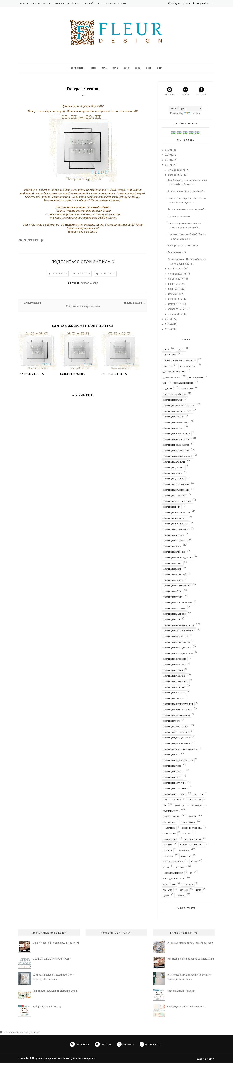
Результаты (184, 850)
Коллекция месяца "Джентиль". (186, 191)
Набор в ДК (197, 805)
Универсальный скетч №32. (183, 245)
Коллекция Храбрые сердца (176, 732)
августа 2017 (175, 278)
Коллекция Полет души (174, 665)
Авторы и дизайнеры (66, 3)
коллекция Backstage (173, 772)
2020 (168, 149)
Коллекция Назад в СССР (174, 614)
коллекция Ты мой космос (176, 727)
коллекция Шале (171, 755)
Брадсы (180, 349)
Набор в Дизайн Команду (47, 1006)
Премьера (167, 845)
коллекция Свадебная (174, 693)
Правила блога (41, 3)
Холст (198, 890)
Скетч (194, 862)
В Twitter (84, 274)
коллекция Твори (171, 721)
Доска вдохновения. (179, 216)
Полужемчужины (193, 839)
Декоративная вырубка (174, 372)
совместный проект (173, 873)
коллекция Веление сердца (176, 422)
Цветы (166, 895)
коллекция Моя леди (173, 400)
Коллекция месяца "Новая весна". (186, 1006)
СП (191, 873)
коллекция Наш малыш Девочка (178, 625)
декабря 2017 (176, 170)
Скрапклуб (181, 867)
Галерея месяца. (31, 373)
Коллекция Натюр (171, 619)
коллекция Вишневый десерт (177, 439)
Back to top (204, 1059)
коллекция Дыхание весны (176, 484)
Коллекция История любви (176, 529)
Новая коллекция (171, 817)
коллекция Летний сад (174, 552)
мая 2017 (173, 294)
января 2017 (175, 314)
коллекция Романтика (174, 687)
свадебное (186, 856)
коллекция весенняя (173, 428)
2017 (137, 68)
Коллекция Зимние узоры (175, 518)
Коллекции (77, 68)
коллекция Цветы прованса (176, 743)
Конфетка (198, 794)
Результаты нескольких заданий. (186, 209)
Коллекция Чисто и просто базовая (180, 749)
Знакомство (187, 389)
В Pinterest (108, 274)
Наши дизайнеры (171, 811)
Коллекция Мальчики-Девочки (178, 558)
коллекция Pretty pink (174, 783)
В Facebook (60, 274)
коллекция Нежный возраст (176, 642)
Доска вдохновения (183, 383)
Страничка (188, 884)
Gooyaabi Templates (84, 1058)
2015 (115, 68)
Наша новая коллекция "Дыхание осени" (55, 990)
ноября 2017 (175, 175)
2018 (148, 68)
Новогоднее (169, 822)
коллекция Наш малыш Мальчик (179, 631)
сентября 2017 (176, 273)
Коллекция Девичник (173, 467)
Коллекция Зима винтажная (176, 512)
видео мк (167, 366)
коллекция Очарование (174, 659)
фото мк (184, 890)
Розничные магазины (112, 3)
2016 (126, 68)
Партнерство (169, 834)
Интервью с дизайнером (174, 394)
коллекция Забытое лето (175, 496)
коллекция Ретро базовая (175, 681)
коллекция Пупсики (173, 670)
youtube (185, 95)
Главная (23, 3)
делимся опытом (171, 377)
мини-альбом (194, 800)
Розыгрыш (168, 856)
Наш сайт (89, 3)
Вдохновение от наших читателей (179, 360)
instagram (169, 95)
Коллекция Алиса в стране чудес (179, 405)
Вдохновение (169, 355)
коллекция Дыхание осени (176, 490)
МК (164, 805)
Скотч (166, 867)
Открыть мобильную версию (83, 306)
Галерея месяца (89, 283)
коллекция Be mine (172, 777)
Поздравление (170, 839)
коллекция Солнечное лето (176, 715)
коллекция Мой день (173, 580)
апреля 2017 (175, 298)
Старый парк (169, 884)
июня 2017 (174, 288)
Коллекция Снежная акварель (177, 710)
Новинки (192, 817)
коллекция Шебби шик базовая (178, 760)
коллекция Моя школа (174, 608)
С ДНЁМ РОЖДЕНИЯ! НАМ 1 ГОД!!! (52, 958)
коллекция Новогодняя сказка (178, 653)
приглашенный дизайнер (192, 845)
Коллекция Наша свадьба (175, 636)
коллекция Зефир (171, 507)
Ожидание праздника (192, 828)
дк (164, 383)
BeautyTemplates (47, 1058)
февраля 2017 (176, 309)
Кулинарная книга (172, 800)
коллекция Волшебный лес (176, 445)
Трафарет (167, 890)
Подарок (187, 834)
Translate (195, 113)
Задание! (167, 389)
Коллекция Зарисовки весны (177, 501)
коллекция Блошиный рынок (177, 411)
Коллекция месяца (172, 563)
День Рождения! (195, 377)
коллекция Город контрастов (177, 456)
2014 (104, 68)
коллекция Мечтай (172, 569)
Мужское (179, 805)
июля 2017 (174, 283)
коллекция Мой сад (172, 591)
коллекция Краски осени (175, 541)
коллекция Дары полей (174, 462)
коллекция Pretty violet (174, 794)
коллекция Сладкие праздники (178, 704)
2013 (93, 68)
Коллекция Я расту (172, 766)
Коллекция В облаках (173, 417)
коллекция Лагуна (172, 546)
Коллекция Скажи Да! (173, 698)
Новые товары (188, 822)
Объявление (169, 828)
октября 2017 (175, 268)
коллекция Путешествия (175, 676)
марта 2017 (174, 304)
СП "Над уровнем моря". (174, 879)
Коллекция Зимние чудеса (175, 524)
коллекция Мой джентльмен (177, 586)
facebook (201, 95)
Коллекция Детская (172, 473)
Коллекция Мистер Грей (174, 574)
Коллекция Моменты (173, 597)
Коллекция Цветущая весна (176, 738)
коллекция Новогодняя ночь (177, 648)
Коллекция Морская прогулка (177, 603)
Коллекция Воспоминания (176, 451)
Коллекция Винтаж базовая (176, 434)
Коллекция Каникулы (173, 535)
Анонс (166, 349)
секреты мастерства (173, 862)
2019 (159, 68)
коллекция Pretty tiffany (175, 788)
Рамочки (167, 850)
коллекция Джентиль (173, 479)
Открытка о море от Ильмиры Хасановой (190, 942)
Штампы (180, 895)
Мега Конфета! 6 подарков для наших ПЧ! (56, 942)
